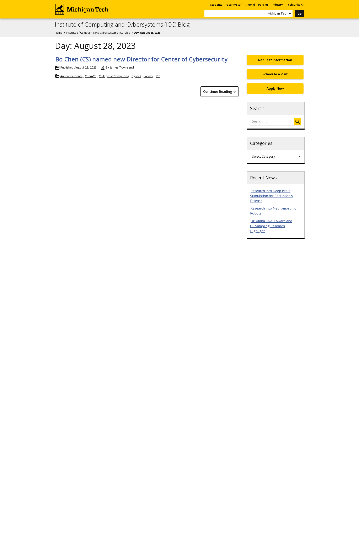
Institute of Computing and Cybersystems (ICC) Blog (122, 24)
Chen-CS (90, 76)
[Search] (297, 121)
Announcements (71, 76)
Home (58, 32)
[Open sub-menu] (302, 4)
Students (216, 4)
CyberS (136, 76)
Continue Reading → (219, 91)
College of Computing (114, 76)
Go (300, 14)
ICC (158, 76)
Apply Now (275, 88)
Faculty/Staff (233, 4)
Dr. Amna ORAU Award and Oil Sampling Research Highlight (271, 226)
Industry (277, 4)
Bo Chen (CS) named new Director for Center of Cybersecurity (141, 59)
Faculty (148, 76)
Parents (263, 4)
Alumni (250, 4)
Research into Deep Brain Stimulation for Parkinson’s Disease (271, 196)
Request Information (275, 60)
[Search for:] (272, 121)
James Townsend (122, 67)
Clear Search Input (262, 13)
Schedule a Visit (275, 74)
